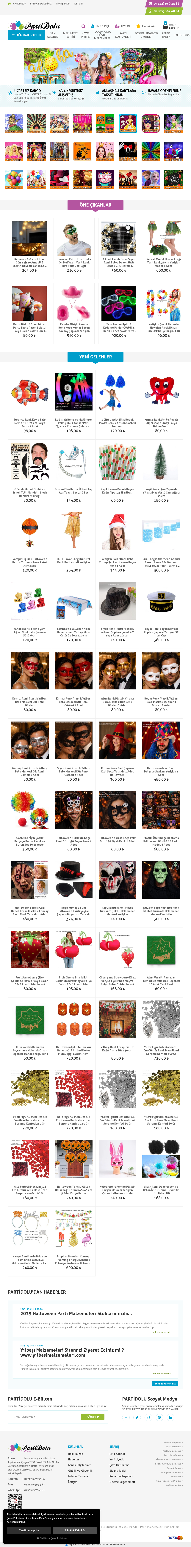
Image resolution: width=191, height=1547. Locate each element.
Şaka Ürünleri (174, 1468)
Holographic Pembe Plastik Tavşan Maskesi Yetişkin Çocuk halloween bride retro (117, 1190)
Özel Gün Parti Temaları (168, 1459)
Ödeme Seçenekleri (122, 1482)
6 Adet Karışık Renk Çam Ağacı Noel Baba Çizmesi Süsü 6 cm (30, 632)
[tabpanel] (95, 66)
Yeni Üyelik (116, 1459)
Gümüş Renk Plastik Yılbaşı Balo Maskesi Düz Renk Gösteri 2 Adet (29, 772)
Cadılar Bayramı (172, 1442)
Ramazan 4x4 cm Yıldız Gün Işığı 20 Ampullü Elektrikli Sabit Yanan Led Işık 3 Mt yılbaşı (29, 262)
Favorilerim (148, 26)
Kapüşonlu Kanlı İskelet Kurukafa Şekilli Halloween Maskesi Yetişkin (117, 911)
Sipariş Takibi (117, 1470)
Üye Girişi (102, 26)
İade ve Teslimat (78, 1476)
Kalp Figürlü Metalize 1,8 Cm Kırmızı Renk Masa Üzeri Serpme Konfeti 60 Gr (29, 1190)
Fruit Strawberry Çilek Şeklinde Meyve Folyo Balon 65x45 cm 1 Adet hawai (29, 981)
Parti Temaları (173, 1446)
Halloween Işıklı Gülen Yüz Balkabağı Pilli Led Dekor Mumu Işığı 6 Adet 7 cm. (73, 1050)
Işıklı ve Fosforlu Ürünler (168, 1481)
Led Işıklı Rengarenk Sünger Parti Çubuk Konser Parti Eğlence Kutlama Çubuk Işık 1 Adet (73, 423)
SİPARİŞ (114, 1446)
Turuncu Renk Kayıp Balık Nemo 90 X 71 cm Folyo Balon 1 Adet (29, 423)
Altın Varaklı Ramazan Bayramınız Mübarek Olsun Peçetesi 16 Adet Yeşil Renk (30, 1050)
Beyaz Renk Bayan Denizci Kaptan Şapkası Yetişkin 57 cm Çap (161, 632)
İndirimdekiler (173, 1485)
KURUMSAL (75, 1446)
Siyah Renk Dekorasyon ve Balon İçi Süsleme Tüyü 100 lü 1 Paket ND (161, 1190)
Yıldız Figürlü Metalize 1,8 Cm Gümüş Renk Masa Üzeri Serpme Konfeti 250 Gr (161, 1050)
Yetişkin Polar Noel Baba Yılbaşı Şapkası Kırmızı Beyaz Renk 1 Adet (117, 562)
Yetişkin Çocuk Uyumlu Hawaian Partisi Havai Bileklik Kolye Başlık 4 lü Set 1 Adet (164, 328)
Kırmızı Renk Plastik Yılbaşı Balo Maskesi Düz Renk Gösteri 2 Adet (73, 702)
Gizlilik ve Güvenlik (80, 1470)
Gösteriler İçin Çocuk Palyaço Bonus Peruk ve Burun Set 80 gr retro (29, 841)
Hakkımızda (75, 1454)
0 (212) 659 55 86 (166, 3)
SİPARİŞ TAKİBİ (63, 3)
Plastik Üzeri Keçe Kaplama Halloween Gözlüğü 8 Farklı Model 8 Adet (161, 841)
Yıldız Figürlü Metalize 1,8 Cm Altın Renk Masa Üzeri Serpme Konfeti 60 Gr (161, 1120)
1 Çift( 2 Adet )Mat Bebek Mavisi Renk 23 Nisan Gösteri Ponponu (117, 423)
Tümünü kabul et (75, 1530)
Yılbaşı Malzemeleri (171, 1472)
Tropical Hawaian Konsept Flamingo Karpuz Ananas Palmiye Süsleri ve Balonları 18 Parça (73, 1260)
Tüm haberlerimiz (165, 1383)
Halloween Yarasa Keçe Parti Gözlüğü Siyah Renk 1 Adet (117, 839)
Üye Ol (125, 26)
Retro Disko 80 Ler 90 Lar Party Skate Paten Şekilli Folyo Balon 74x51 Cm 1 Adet (29, 328)
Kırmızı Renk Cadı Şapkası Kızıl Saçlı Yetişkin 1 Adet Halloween (117, 772)
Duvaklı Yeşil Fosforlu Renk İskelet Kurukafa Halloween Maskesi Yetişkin (161, 911)
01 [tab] (95, 84)
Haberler (73, 1459)
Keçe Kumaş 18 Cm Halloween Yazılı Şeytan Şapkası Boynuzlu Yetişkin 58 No (73, 911)
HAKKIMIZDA (19, 3)
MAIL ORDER (117, 1454)
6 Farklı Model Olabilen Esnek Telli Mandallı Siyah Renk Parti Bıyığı (30, 493)
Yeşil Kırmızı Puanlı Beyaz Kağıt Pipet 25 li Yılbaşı (117, 491)
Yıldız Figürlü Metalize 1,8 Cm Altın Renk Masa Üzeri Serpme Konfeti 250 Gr (30, 1120)
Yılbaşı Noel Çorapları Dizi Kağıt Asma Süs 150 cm (117, 1048)
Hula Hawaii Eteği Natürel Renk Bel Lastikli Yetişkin (73, 560)
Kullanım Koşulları (121, 1476)
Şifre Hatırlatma (119, 1465)
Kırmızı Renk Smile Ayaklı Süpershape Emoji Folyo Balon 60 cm (161, 423)
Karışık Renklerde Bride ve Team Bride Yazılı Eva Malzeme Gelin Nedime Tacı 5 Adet (30, 1260)
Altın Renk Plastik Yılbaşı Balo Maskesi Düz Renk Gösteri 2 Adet (117, 702)
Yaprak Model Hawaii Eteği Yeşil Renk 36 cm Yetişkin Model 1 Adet (163, 262)
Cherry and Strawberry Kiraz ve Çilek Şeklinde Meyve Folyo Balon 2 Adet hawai (117, 981)
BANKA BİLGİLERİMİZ (40, 3)
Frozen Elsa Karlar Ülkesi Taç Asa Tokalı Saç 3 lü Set (73, 491)
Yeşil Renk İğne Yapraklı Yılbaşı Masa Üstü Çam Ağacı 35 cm (161, 493)
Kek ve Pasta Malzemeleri (168, 1463)
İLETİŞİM (78, 3)
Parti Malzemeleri (171, 1451)
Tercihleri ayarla (29, 1530)
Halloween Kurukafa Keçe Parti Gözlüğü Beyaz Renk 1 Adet (73, 841)
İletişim (72, 1482)
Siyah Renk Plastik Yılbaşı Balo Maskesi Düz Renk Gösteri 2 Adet (73, 772)
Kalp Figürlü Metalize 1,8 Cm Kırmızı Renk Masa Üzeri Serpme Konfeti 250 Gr (73, 1120)
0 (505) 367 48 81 (166, 11)
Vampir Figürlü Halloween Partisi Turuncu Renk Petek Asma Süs (29, 562)
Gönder (93, 1417)
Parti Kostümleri (172, 1455)
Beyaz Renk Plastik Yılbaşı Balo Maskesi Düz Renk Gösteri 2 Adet (161, 702)
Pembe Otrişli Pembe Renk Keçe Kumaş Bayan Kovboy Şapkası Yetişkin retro (74, 328)
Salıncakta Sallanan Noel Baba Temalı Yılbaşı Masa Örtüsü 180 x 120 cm (73, 632)
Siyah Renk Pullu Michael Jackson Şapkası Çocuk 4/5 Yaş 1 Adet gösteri (117, 632)
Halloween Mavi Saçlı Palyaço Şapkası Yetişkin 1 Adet (161, 772)
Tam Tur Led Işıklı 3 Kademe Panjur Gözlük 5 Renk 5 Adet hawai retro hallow (119, 328)
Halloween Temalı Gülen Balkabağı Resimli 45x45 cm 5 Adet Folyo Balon (73, 1190)
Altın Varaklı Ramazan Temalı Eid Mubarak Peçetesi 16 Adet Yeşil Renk (161, 981)
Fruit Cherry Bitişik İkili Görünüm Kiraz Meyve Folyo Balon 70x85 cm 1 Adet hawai (73, 981)
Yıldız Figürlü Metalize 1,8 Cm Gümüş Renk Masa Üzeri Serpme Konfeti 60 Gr (117, 1120)
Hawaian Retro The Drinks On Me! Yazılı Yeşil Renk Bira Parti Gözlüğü (74, 262)
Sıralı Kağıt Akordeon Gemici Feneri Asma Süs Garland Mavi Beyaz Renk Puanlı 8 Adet (161, 562)
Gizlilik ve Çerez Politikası (53, 1538)
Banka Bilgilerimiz (79, 1465)
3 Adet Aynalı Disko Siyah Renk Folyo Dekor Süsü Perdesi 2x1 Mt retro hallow (118, 262)
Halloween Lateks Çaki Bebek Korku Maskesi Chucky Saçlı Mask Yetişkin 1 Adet (29, 911)
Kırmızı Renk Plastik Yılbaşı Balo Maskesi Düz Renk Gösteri (29, 702)
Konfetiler (176, 1476)
